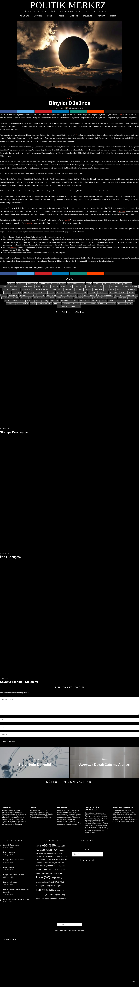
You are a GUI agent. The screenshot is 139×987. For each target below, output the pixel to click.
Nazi (70, 298)
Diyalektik (115, 286)
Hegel (7, 292)
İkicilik (60, 292)
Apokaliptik (32, 283)
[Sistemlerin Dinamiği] (34, 762)
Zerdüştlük (75, 306)
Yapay (129, 303)
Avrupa (52, 850)
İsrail (54, 898)
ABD (49, 845)
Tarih (111, 301)
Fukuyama (98, 289)
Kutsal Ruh (71, 295)
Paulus (29, 301)
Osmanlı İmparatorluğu (14, 301)
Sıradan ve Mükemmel (123, 807)
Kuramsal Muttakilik (55, 295)
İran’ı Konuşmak (11, 557)
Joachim (92, 292)
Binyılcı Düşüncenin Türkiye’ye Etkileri (17, 286)
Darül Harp (79, 286)
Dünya (5, 289)
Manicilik (82, 295)
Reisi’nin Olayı (8, 867)
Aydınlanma (72, 283)
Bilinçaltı (107, 283)
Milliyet (6, 298)
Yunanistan (40, 895)
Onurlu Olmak (99, 298)
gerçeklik (121, 211)
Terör (49, 886)
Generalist (62, 807)
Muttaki (51, 298)
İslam (84, 292)
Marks (92, 295)
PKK (39, 873)
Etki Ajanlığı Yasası (10, 882)
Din (107, 286)
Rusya (43, 877)
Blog (38, 286)
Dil (101, 286)
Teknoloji (40, 886)
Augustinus (60, 283)
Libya (62, 866)
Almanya (60, 846)
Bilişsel (118, 283)
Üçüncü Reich (22, 303)
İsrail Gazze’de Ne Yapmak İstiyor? (17, 900)
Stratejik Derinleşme (14, 432)
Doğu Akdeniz (42, 859)
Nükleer (52, 870)
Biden (42, 853)
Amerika (40, 850)
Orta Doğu (61, 870)
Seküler (54, 301)
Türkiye (10, 303)
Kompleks (13, 295)
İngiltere (60, 895)
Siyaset (95, 301)
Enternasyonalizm (41, 289)
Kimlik (123, 292)
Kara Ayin (113, 292)
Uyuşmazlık (102, 303)
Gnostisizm (110, 289)
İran (45, 898)
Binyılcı (127, 283)
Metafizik (118, 295)
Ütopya (84, 303)
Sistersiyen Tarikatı (69, 301)
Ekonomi (54, 859)
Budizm (55, 286)
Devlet (51, 856)
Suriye (59, 882)
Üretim (57, 303)
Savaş (46, 301)
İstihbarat (63, 898)
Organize (112, 298)
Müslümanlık (39, 298)
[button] (100, 854)
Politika (48, 873)
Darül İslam (91, 286)
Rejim (38, 301)
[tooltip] (127, 6)
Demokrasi (42, 856)
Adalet (11, 283)
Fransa (63, 859)
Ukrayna (58, 890)
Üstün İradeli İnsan (70, 303)
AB (39, 846)
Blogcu (46, 286)
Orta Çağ (122, 298)
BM (62, 853)
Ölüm (89, 298)
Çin (70, 286)
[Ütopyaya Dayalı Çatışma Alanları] (104, 762)
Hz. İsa (51, 292)
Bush (63, 286)
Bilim (89, 283)
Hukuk (48, 862)
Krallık (23, 295)
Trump (57, 886)
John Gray (103, 292)
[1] (76, 135)
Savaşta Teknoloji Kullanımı (19, 681)
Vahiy (113, 303)
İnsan (76, 292)
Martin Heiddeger (105, 295)
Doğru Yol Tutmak (130, 286)
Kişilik (131, 292)
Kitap (4, 295)
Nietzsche (79, 298)
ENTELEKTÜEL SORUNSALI (92, 808)
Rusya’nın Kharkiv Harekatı (13, 875)
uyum (120, 115)
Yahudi (120, 303)
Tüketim (131, 301)
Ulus (33, 303)
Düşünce (15, 289)
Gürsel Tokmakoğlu (77, 108)
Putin (58, 873)
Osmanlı (133, 298)
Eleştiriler (6, 807)
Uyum (93, 303)
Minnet (15, 298)
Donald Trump (61, 856)
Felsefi (88, 289)
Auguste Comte (46, 283)
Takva (104, 301)
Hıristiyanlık (29, 292)
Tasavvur (120, 301)
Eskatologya (57, 289)
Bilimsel (97, 283)
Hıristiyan (17, 292)
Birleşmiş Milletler (53, 853)
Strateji (48, 882)
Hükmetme (41, 292)
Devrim (33, 807)
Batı (82, 283)
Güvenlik (40, 862)
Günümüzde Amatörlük (126, 289)
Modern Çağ (26, 298)
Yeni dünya (63, 306)
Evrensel (68, 289)
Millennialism (131, 295)
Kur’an (41, 295)
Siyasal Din (84, 301)
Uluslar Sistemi (44, 303)
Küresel (52, 866)
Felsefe (79, 289)
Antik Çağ (21, 283)
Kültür (69, 98)
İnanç (68, 292)
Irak (54, 862)
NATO (42, 869)
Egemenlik (26, 289)
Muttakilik (61, 298)
